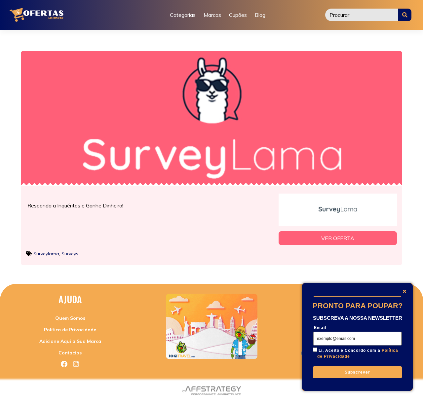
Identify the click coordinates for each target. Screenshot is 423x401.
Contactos (70, 353)
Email (320, 327)
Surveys (69, 254)
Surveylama (46, 254)
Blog (260, 15)
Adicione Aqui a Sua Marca (70, 341)
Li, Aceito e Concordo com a (357, 353)
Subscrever (357, 372)
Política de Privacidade (70, 330)
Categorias (183, 15)
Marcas (212, 15)
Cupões (238, 15)
